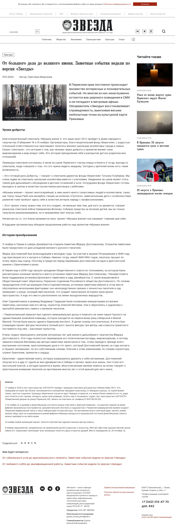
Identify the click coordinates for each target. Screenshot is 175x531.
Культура (109, 39)
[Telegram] (28, 443)
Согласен (145, 4)
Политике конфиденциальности (117, 4)
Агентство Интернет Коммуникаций (157, 517)
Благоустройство (157, 14)
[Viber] (35, 443)
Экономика (76, 39)
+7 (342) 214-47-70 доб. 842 (155, 504)
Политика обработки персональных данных (119, 493)
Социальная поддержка (110, 14)
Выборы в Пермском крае (82, 14)
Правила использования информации (119, 487)
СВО (61, 14)
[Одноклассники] (25, 443)
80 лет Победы (16, 14)
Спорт (122, 39)
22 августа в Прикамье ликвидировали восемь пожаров (155, 192)
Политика (46, 39)
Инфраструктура (135, 14)
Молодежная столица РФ (41, 14)
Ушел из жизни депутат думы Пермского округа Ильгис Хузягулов (154, 99)
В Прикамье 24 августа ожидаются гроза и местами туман (153, 146)
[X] (31, 443)
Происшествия (93, 39)
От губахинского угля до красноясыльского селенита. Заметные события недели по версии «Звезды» (64, 457)
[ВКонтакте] (21, 443)
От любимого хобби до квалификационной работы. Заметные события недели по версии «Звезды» (62, 464)
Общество (61, 39)
